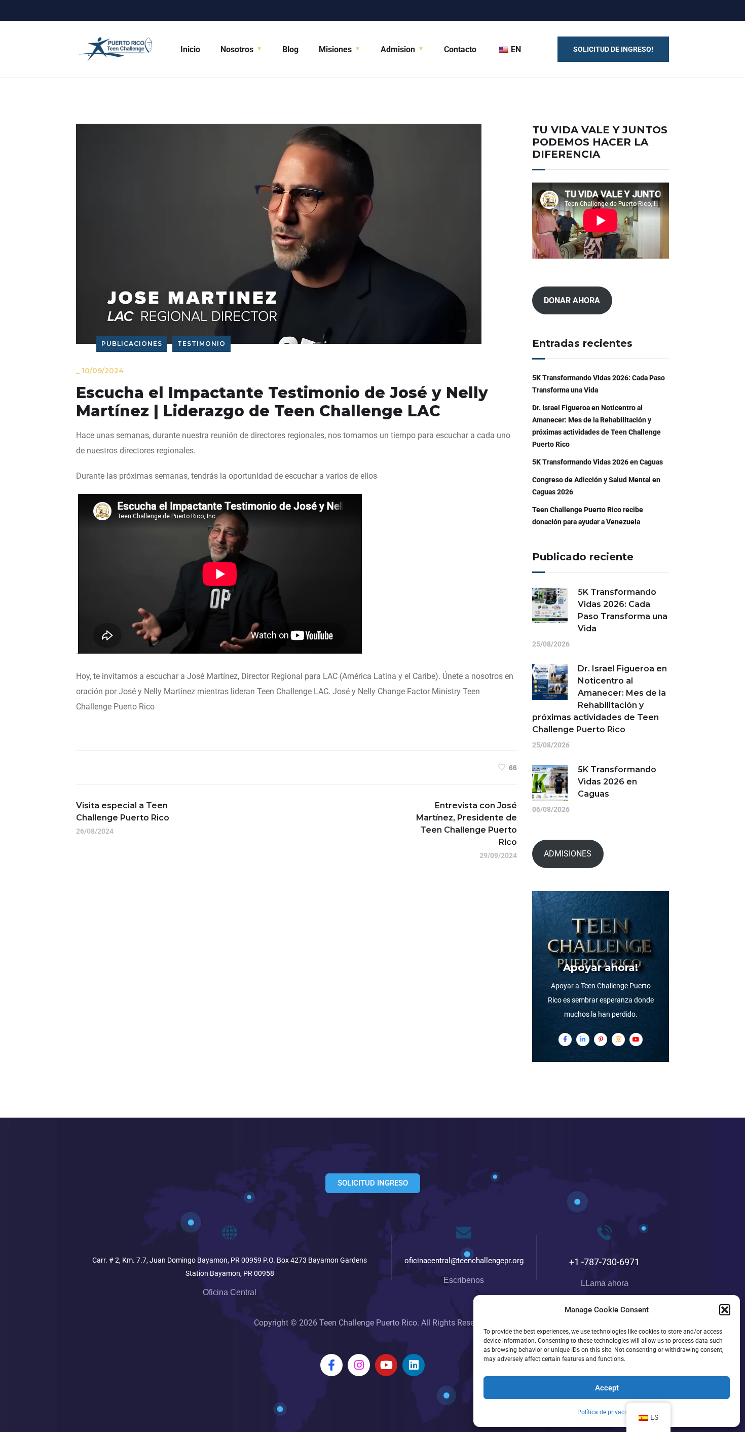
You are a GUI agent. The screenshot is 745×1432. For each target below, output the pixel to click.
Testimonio (201, 343)
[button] (725, 1310)
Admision (398, 49)
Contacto (460, 49)
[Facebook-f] (331, 1365)
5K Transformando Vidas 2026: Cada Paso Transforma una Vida (598, 384)
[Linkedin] (413, 1365)
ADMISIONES (567, 853)
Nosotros (236, 49)
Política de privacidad (607, 1412)
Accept (607, 1387)
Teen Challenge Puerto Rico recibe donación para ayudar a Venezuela (587, 516)
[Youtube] (386, 1365)
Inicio (190, 49)
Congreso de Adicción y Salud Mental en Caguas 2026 (596, 486)
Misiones (335, 49)
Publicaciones (131, 343)
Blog (290, 49)
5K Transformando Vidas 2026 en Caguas (597, 462)
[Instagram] (359, 1365)
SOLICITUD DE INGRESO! (613, 49)
